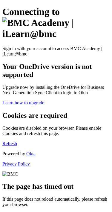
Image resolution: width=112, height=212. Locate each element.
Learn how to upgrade (23, 102)
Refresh (9, 143)
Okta (31, 153)
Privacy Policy (16, 163)
